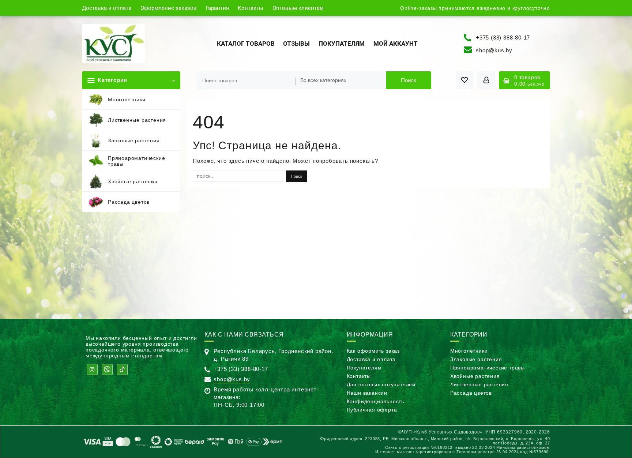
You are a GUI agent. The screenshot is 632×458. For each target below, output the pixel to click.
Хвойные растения (475, 376)
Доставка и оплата (371, 359)
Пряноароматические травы (487, 368)
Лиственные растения (479, 384)
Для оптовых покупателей (381, 384)
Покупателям (364, 368)
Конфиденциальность (375, 401)
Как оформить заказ (373, 351)
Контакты (359, 376)
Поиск (408, 80)
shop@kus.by (494, 50)
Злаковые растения (476, 359)
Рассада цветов (471, 393)
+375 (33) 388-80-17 (503, 37)
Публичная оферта (372, 410)
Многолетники (469, 351)
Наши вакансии (367, 393)
